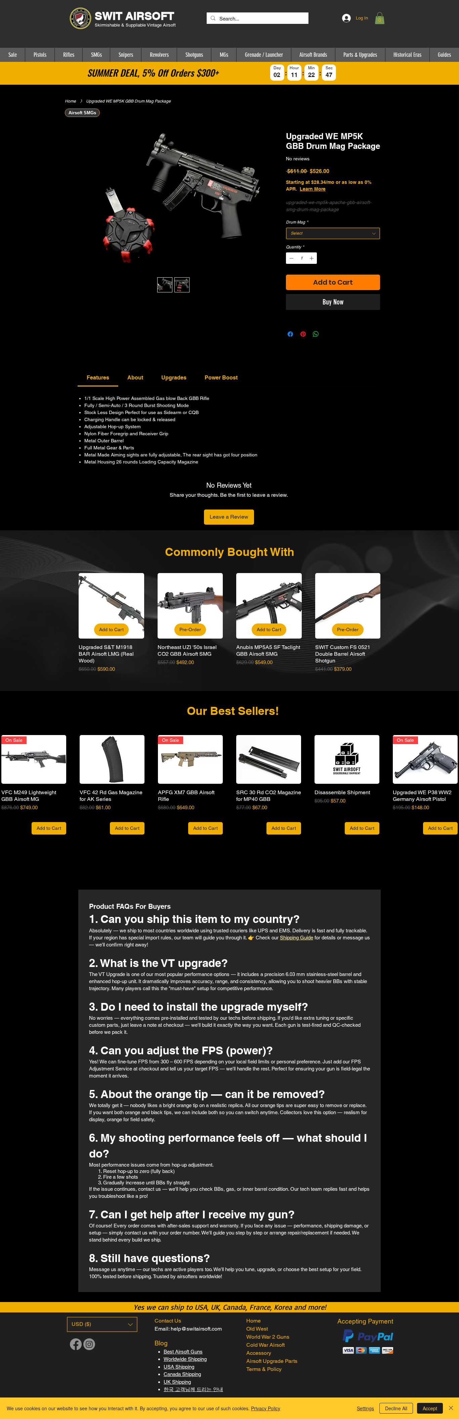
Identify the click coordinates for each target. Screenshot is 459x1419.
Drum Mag (297, 222)
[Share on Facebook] (290, 334)
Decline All (396, 1408)
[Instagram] (89, 1344)
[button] (380, 18)
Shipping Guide (296, 937)
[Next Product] (390, 606)
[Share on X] (329, 334)
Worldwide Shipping (185, 1359)
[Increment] (312, 258)
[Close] (451, 1408)
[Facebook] (76, 1344)
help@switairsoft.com (196, 1329)
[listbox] (102, 1324)
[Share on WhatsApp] (316, 334)
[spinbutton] (301, 258)
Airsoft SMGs (82, 112)
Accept (430, 1408)
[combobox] (333, 233)
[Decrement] (290, 258)
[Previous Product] (69, 606)
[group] (229, 623)
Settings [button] (365, 1408)
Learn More (336, 189)
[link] (98, 377)
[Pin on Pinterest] (303, 334)
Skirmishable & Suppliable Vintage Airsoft (136, 25)
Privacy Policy (265, 1408)
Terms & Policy (264, 1369)
